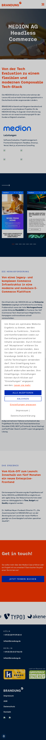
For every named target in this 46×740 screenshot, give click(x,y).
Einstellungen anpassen (23, 404)
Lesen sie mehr (22, 385)
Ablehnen (23, 398)
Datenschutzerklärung (23, 415)
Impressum (22, 410)
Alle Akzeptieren (23, 392)
